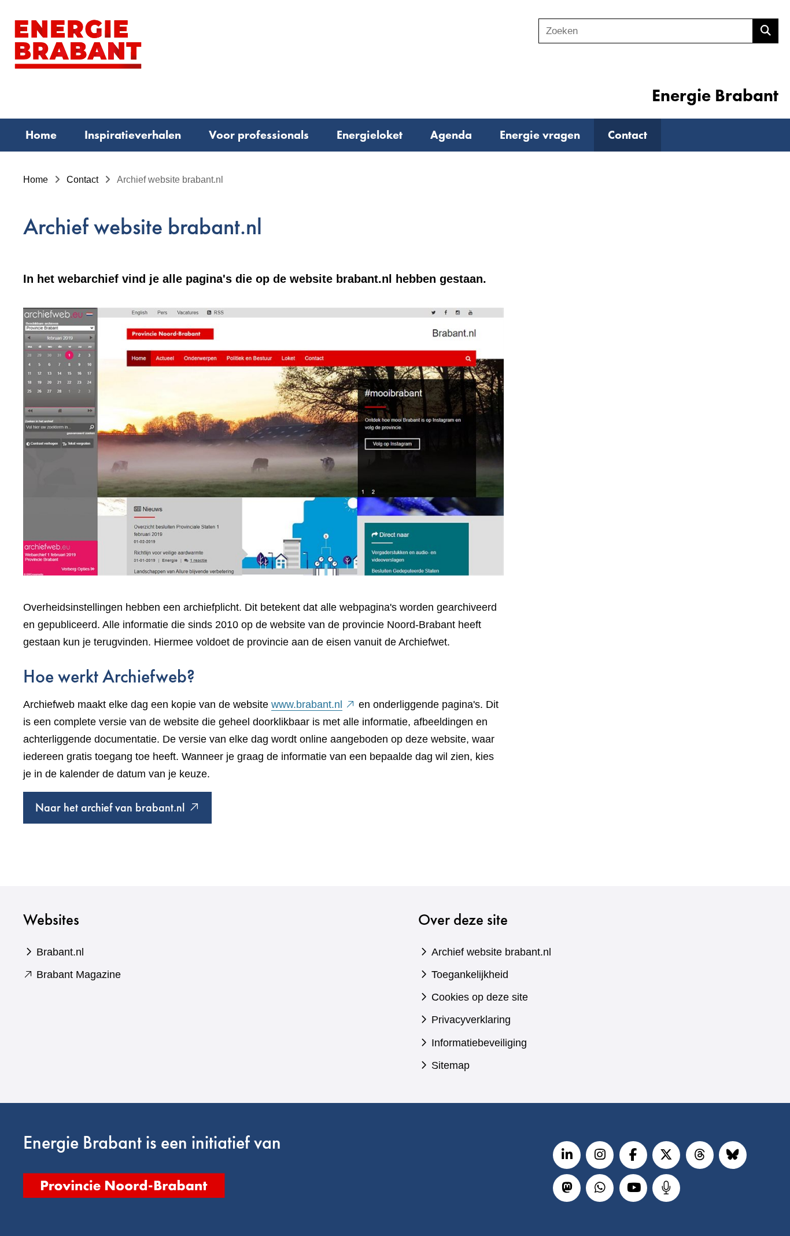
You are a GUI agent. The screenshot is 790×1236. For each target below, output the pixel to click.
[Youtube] (633, 1188)
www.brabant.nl (313, 704)
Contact (627, 134)
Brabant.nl (60, 952)
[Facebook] (633, 1155)
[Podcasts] (666, 1188)
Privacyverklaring (471, 1019)
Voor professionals (259, 134)
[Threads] (700, 1155)
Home (41, 134)
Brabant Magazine (78, 974)
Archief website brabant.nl (491, 952)
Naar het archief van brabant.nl (123, 811)
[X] (666, 1155)
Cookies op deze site (479, 997)
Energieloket (370, 134)
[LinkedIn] (567, 1155)
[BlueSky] (733, 1155)
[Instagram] (600, 1155)
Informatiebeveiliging (479, 1043)
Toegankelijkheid (469, 974)
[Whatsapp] (600, 1188)
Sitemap (450, 1065)
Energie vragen (540, 134)
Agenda (451, 134)
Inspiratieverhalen (132, 134)
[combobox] (645, 31)
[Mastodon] (567, 1188)
